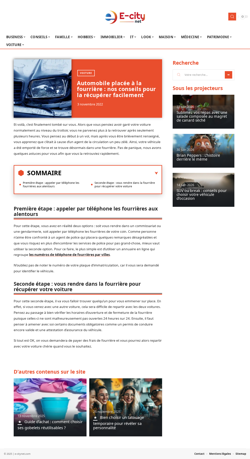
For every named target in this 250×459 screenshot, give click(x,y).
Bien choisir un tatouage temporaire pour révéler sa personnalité (118, 422)
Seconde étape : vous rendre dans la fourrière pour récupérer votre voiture (125, 184)
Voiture (86, 73)
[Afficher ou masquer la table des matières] (110, 173)
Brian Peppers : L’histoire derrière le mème (198, 157)
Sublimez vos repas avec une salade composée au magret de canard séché (202, 116)
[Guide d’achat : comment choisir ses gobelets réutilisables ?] (50, 407)
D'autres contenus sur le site (49, 371)
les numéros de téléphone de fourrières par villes (69, 254)
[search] (232, 16)
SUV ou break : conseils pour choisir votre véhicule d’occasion (202, 194)
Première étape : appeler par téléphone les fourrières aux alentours (51, 184)
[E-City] (125, 16)
